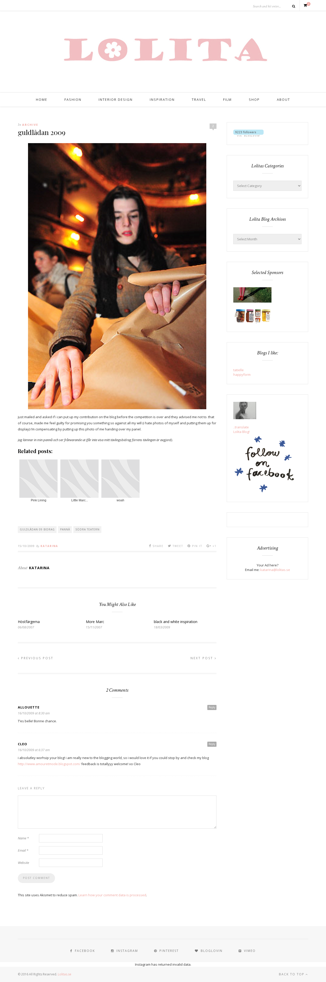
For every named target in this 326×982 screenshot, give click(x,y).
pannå (65, 529)
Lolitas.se (64, 974)
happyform (242, 374)
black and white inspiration (175, 621)
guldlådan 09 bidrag (37, 529)
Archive (30, 125)
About (283, 99)
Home (41, 99)
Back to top (292, 974)
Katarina (49, 546)
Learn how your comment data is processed (112, 895)
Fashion (73, 99)
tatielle (238, 370)
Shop (254, 99)
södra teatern (87, 529)
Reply (212, 707)
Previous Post (36, 658)
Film (227, 99)
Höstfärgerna (29, 621)
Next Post (203, 658)
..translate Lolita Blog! (241, 429)
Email (23, 850)
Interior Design (116, 99)
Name (23, 838)
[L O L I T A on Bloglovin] (248, 135)
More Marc (95, 621)
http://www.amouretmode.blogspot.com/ (49, 764)
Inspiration (162, 99)
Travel (199, 99)
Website (23, 862)
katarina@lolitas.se (275, 569)
